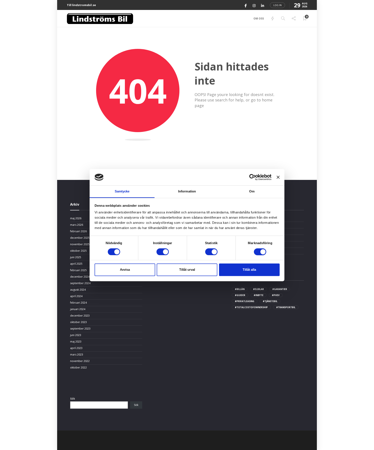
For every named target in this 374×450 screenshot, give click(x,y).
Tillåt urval (187, 270)
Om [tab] (252, 191)
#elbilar (258, 289)
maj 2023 (75, 341)
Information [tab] (187, 191)
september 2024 (80, 283)
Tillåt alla (249, 270)
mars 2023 (76, 354)
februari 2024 (78, 302)
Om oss (258, 18)
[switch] (162, 251)
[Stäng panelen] (278, 177)
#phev (276, 295)
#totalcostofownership (251, 307)
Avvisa (125, 270)
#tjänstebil (270, 301)
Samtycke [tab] (122, 191)
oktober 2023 (78, 322)
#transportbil (285, 307)
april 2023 (76, 348)
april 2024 (76, 296)
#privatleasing (244, 301)
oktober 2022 (78, 367)
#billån (240, 289)
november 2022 (80, 361)
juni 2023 (75, 335)
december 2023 (80, 315)
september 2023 (80, 328)
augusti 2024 (78, 289)
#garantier (279, 289)
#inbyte (258, 295)
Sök (72, 398)
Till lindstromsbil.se (81, 5)
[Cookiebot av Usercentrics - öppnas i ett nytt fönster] (252, 177)
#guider (240, 295)
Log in (277, 5)
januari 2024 (77, 309)
